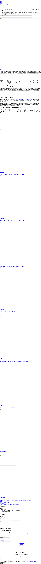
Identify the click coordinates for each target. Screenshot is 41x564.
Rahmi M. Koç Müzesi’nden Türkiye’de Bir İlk (12, 220)
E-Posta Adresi (2, 506)
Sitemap (21, 549)
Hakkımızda (22, 543)
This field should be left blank (5, 511)
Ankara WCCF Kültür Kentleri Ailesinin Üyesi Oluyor (14, 361)
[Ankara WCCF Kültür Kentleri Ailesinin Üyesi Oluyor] (8, 326)
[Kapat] (32, 5)
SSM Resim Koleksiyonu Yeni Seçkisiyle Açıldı (12, 174)
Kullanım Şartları (21, 545)
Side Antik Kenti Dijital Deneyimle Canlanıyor (12, 266)
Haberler (2, 358)
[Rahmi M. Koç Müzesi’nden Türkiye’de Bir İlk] (8, 185)
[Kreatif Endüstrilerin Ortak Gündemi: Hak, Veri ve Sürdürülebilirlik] (8, 419)
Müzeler (2, 172)
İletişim (21, 544)
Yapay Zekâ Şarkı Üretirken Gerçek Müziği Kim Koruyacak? (16, 500)
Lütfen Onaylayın (3, 509)
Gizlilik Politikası (22, 546)
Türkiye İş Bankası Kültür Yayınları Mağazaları (24, 99)
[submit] (0, 505)
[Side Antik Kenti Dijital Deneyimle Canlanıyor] (8, 231)
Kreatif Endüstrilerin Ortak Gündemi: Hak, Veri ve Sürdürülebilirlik (18, 454)
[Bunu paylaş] (0, 69)
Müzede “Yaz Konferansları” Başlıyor (9, 311)
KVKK (2, 510)
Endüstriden (3, 451)
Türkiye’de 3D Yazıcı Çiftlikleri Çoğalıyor (11, 407)
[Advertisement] (20, 121)
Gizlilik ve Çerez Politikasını (34, 561)
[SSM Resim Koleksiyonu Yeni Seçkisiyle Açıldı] (8, 139)
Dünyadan (2, 497)
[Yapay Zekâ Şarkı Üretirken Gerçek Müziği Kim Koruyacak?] (8, 465)
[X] (0, 1)
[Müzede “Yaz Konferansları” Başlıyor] (8, 276)
